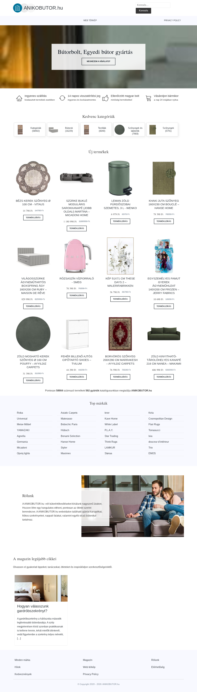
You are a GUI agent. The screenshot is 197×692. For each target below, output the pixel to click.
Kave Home (111, 418)
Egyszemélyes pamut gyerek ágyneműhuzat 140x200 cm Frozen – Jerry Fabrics (164, 286)
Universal (22, 418)
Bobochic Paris (69, 424)
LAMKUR (110, 447)
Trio (151, 447)
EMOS (152, 453)
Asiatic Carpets (69, 412)
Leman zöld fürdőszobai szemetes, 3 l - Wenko (120, 204)
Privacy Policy (172, 20)
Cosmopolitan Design (160, 418)
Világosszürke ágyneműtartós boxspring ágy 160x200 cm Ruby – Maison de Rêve (33, 286)
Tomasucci (154, 430)
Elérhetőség (158, 667)
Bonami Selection (70, 436)
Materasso (66, 418)
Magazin (87, 660)
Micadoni (22, 447)
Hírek (17, 667)
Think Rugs (111, 441)
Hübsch (65, 430)
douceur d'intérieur (159, 441)
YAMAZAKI (23, 430)
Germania (22, 441)
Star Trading (111, 436)
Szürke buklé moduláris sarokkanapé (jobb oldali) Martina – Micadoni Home (77, 208)
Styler (64, 447)
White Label (111, 424)
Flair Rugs (154, 424)
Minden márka (22, 660)
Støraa (108, 453)
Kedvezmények (23, 674)
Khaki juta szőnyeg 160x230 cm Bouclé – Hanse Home (164, 204)
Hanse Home (68, 441)
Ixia (150, 436)
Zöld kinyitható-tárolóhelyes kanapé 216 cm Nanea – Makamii (164, 360)
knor (107, 412)
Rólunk (155, 660)
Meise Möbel (24, 424)
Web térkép (90, 20)
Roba (20, 412)
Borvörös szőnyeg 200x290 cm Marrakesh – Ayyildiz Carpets (120, 360)
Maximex (66, 453)
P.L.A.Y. (109, 430)
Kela (151, 412)
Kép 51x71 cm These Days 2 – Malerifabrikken (120, 282)
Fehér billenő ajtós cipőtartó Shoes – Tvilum (76, 360)
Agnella (21, 436)
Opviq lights (23, 453)
